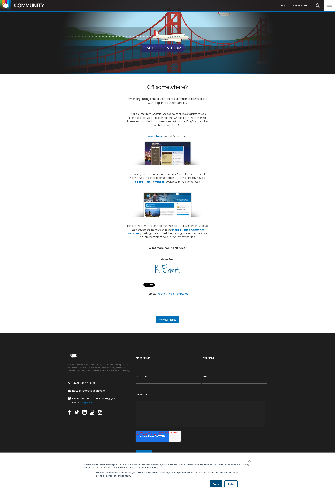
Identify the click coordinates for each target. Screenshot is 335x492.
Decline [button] (231, 483)
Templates (181, 293)
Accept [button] (216, 483)
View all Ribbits (167, 319)
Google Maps (87, 402)
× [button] (248, 459)
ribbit (171, 293)
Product (161, 293)
